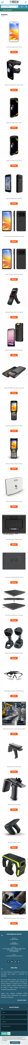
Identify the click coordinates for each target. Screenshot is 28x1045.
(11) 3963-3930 (14, 939)
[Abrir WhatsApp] (25, 1042)
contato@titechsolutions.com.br (14, 956)
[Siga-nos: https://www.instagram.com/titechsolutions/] (15, 961)
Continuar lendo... (22, 1000)
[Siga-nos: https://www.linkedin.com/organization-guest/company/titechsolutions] (12, 961)
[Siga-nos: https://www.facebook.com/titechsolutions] (8, 961)
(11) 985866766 (14, 944)
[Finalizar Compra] (22, 6)
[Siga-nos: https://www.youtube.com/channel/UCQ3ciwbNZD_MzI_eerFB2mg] (18, 961)
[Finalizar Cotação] (26, 6)
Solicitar (14, 52)
